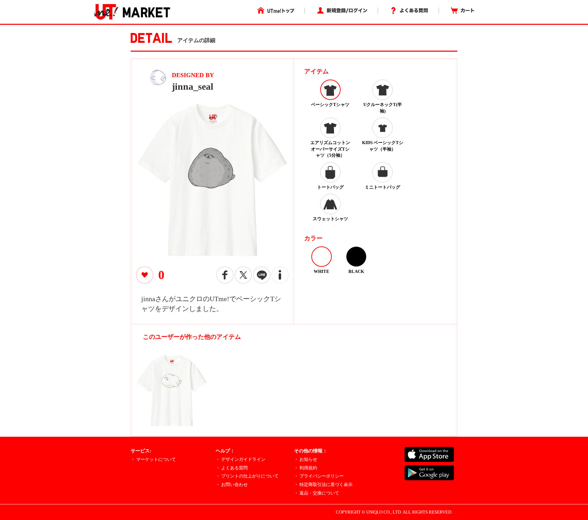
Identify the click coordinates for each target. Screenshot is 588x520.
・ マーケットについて (153, 459)
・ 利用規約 (305, 467)
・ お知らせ (305, 459)
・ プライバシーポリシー (319, 476)
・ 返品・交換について (316, 493)
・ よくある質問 (232, 467)
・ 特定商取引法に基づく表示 (323, 484)
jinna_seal (192, 86)
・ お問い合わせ (232, 484)
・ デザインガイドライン (240, 459)
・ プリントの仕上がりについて (247, 476)
